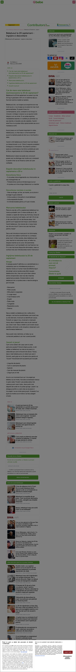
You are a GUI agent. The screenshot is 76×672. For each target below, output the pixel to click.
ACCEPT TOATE (67, 652)
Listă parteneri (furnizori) (40, 655)
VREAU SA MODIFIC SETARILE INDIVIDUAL (67, 657)
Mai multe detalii (24, 651)
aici (23, 662)
